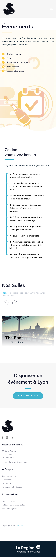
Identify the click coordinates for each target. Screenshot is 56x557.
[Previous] (6, 303)
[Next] (14, 303)
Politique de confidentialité (13, 505)
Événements (7, 479)
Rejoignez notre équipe (12, 487)
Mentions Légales (9, 508)
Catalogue (6, 483)
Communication (9, 476)
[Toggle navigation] (40, 9)
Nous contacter (8, 501)
